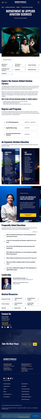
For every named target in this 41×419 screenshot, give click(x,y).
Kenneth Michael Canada (19, 278)
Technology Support (5, 408)
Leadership (17, 69)
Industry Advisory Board (18, 304)
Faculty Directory (6, 386)
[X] (5, 327)
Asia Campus (23, 367)
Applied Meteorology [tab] (18, 128)
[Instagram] (11, 327)
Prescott (5, 86)
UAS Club (4, 308)
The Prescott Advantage (18, 65)
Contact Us (4, 73)
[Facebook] (2, 327)
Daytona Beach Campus (7, 363)
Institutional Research (25, 394)
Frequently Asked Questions (5, 69)
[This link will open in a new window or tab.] (4, 378)
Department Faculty (6, 299)
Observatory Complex (28, 179)
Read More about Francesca (28, 215)
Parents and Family (6, 383)
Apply (35, 344)
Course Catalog (6, 396)
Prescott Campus (5, 303)
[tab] (20, 235)
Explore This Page (7, 59)
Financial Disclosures (25, 391)
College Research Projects (31, 299)
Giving (4, 391)
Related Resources (32, 69)
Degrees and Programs (4, 65)
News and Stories (25, 383)
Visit (30, 344)
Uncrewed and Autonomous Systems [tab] (18, 134)
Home (3, 7)
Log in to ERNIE (7, 380)
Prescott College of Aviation (27, 7)
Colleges (18, 7)
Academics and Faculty (10, 7)
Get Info (24, 344)
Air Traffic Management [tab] (21, 122)
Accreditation (24, 386)
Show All (35, 231)
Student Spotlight (32, 65)
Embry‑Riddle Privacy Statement (24, 417)
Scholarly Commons (7, 394)
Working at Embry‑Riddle (26, 396)
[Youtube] (8, 327)
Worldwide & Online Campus (26, 363)
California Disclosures (26, 399)
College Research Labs (18, 299)
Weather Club (17, 308)
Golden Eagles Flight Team (30, 304)
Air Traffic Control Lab (8, 179)
